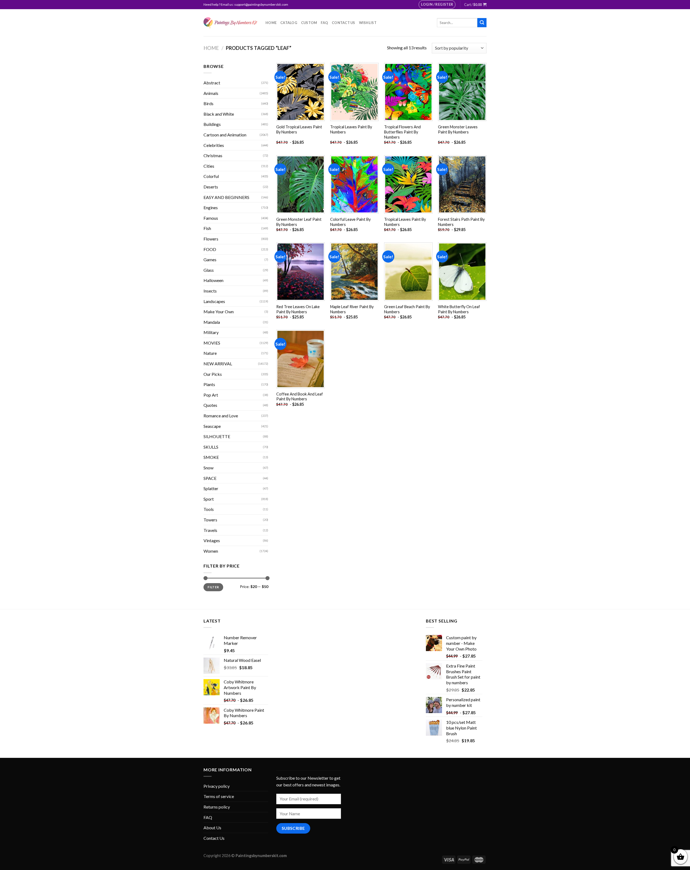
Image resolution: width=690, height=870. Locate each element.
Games (209, 259)
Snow (208, 467)
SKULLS (210, 446)
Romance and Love (220, 415)
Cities (208, 166)
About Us (212, 827)
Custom (309, 22)
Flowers (210, 238)
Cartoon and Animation (224, 134)
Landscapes (214, 301)
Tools (208, 509)
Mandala (211, 322)
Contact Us (343, 22)
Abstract (211, 82)
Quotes (210, 405)
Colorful (211, 176)
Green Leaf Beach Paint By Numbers (407, 309)
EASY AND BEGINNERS (226, 197)
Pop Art (210, 394)
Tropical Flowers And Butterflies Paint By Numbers (402, 132)
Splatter (210, 488)
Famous (210, 218)
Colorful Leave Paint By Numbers (350, 222)
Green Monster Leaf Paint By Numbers (299, 222)
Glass (208, 270)
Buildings (212, 124)
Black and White (218, 113)
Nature (210, 353)
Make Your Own (218, 311)
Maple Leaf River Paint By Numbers (352, 309)
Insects (210, 290)
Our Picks (212, 374)
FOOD (209, 249)
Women (210, 550)
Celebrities (213, 145)
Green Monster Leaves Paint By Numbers (458, 129)
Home (271, 22)
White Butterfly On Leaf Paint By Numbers (459, 309)
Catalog (288, 22)
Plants (209, 384)
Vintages (211, 540)
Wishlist (368, 22)
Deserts (210, 186)
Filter (213, 587)
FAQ (324, 22)
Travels (210, 530)
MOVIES (211, 342)
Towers (210, 519)
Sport (208, 498)
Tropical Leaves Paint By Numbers (351, 129)
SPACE (209, 478)
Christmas (212, 155)
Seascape (212, 426)
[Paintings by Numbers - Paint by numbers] (230, 22)
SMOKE (211, 457)
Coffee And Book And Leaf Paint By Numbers (299, 396)
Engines (210, 207)
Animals (210, 93)
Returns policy (216, 806)
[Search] (482, 22)
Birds (208, 103)
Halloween (213, 280)
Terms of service (218, 796)
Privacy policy (216, 786)
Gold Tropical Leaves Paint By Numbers (299, 129)
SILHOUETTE (216, 436)
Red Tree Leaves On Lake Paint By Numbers (298, 309)
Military (211, 332)
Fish (207, 228)
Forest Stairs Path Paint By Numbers (461, 222)
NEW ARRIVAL (217, 363)
